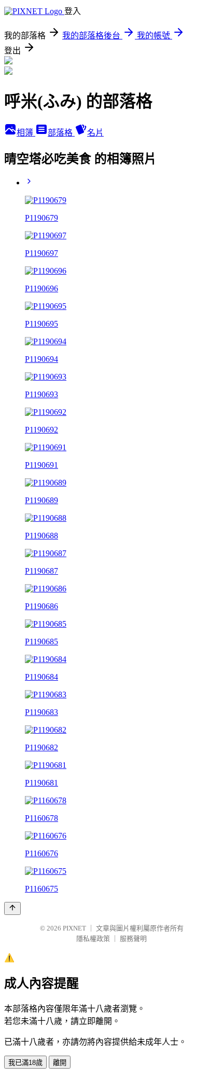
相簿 (26, 132)
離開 (59, 1063)
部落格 (61, 132)
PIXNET (74, 928)
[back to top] (12, 908)
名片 (95, 132)
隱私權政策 (93, 938)
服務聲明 (133, 938)
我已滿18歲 (25, 1063)
